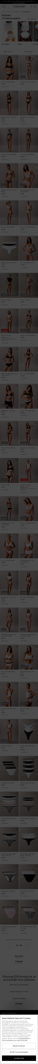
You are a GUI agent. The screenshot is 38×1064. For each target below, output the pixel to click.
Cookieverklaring (23, 1038)
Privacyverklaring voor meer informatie (14, 1040)
